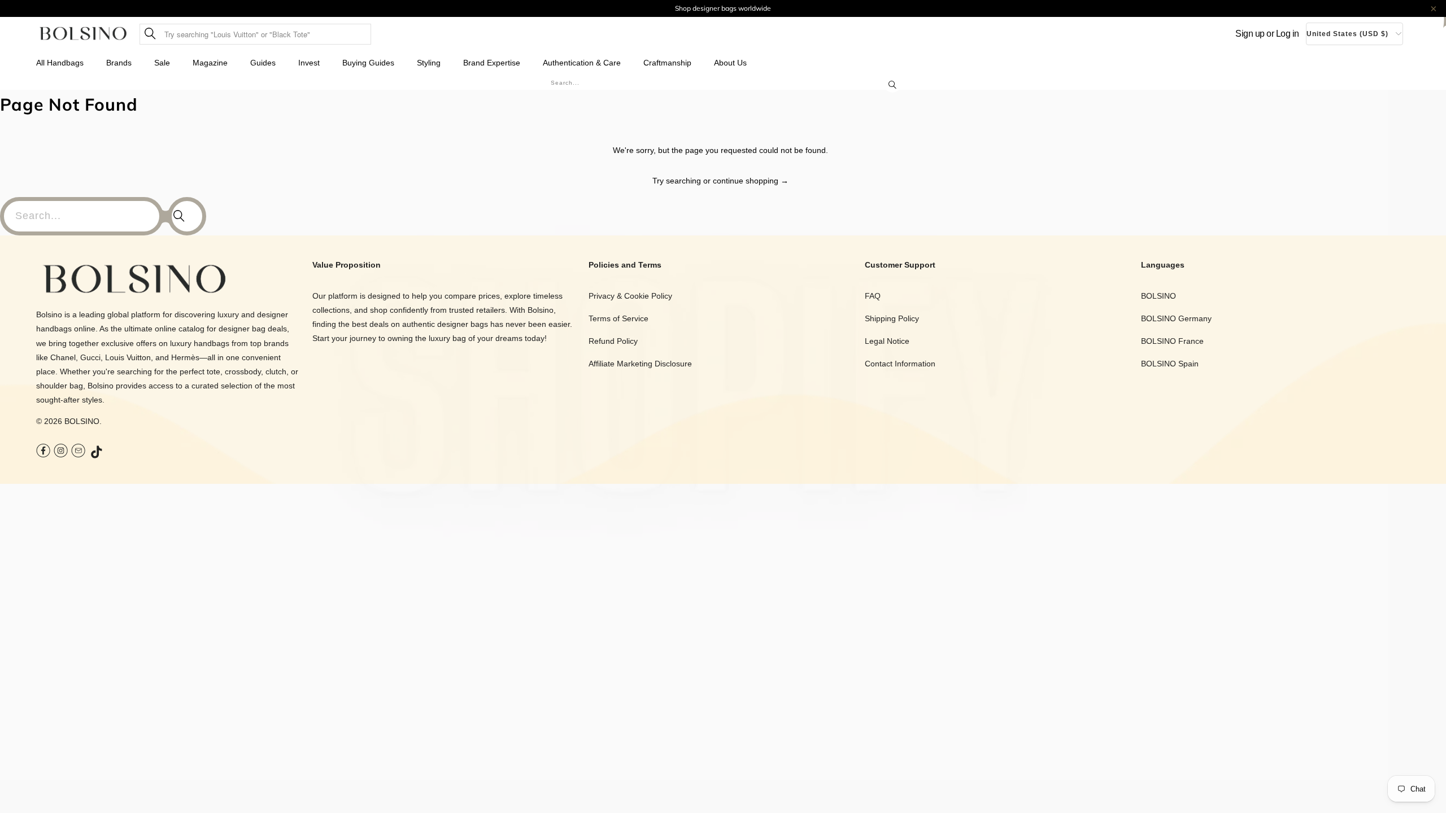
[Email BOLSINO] (78, 452)
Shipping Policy (892, 318)
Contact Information (900, 363)
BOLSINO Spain (1170, 363)
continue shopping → (751, 180)
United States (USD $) (1347, 34)
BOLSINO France (1172, 341)
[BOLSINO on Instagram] (61, 452)
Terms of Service (618, 318)
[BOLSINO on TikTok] (97, 452)
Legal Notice (887, 341)
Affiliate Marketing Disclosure (640, 363)
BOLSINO (81, 421)
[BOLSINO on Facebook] (43, 452)
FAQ (873, 295)
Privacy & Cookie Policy (630, 295)
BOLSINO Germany (1176, 318)
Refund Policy (613, 341)
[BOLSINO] (83, 34)
